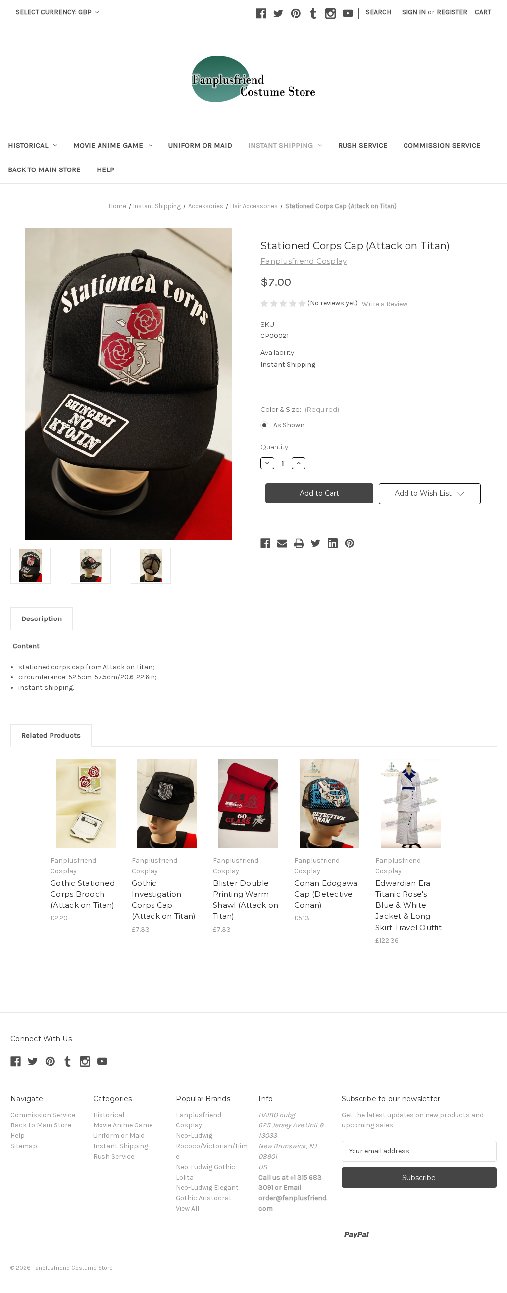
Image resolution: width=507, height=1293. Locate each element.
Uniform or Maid (200, 145)
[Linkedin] (333, 543)
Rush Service (363, 145)
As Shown (288, 425)
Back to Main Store (44, 169)
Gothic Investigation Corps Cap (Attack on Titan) (164, 899)
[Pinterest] (296, 13)
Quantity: (275, 446)
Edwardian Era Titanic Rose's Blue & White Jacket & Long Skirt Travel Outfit (408, 905)
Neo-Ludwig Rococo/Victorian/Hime (212, 1146)
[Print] (299, 543)
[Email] (282, 543)
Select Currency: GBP (54, 12)
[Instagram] (330, 13)
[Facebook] (261, 13)
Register (452, 12)
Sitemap (23, 1146)
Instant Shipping (280, 145)
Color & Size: (299, 409)
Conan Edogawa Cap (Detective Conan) (325, 894)
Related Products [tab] (51, 735)
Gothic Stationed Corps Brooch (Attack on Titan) (83, 894)
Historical (28, 145)
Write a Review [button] (384, 304)
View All (187, 1208)
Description (41, 618)
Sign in (414, 12)
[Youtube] (348, 13)
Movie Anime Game (108, 145)
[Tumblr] (313, 13)
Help (105, 169)
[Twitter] (278, 13)
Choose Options (86, 803)
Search (378, 12)
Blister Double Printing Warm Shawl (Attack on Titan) (245, 899)
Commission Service (442, 145)
